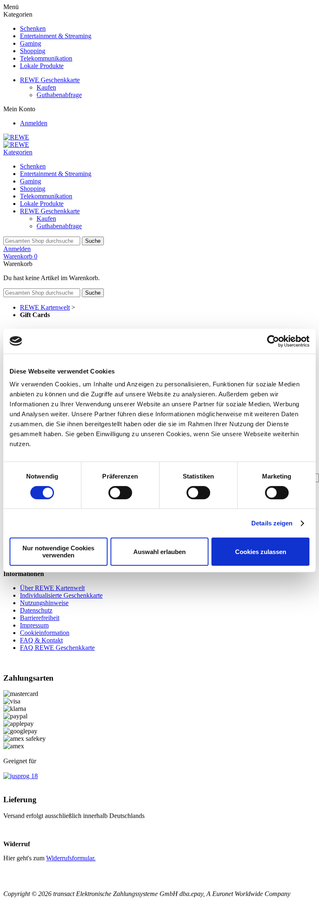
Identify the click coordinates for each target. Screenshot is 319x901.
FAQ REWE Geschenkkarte (57, 647)
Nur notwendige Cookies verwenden (58, 552)
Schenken (33, 28)
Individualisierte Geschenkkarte (61, 595)
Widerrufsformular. (71, 858)
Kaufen (46, 87)
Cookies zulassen (260, 551)
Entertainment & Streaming (55, 35)
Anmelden (33, 123)
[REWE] (16, 137)
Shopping (32, 50)
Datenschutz (36, 610)
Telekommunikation (46, 58)
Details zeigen (271, 523)
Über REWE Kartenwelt (52, 587)
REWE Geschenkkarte (50, 79)
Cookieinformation (44, 632)
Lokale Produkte (42, 65)
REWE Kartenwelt (45, 307)
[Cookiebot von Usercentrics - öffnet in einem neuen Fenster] (273, 341)
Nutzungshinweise (44, 602)
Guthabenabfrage (59, 94)
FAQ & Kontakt (41, 640)
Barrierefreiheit (39, 617)
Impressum (34, 625)
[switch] (120, 492)
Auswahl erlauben (159, 551)
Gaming (30, 43)
